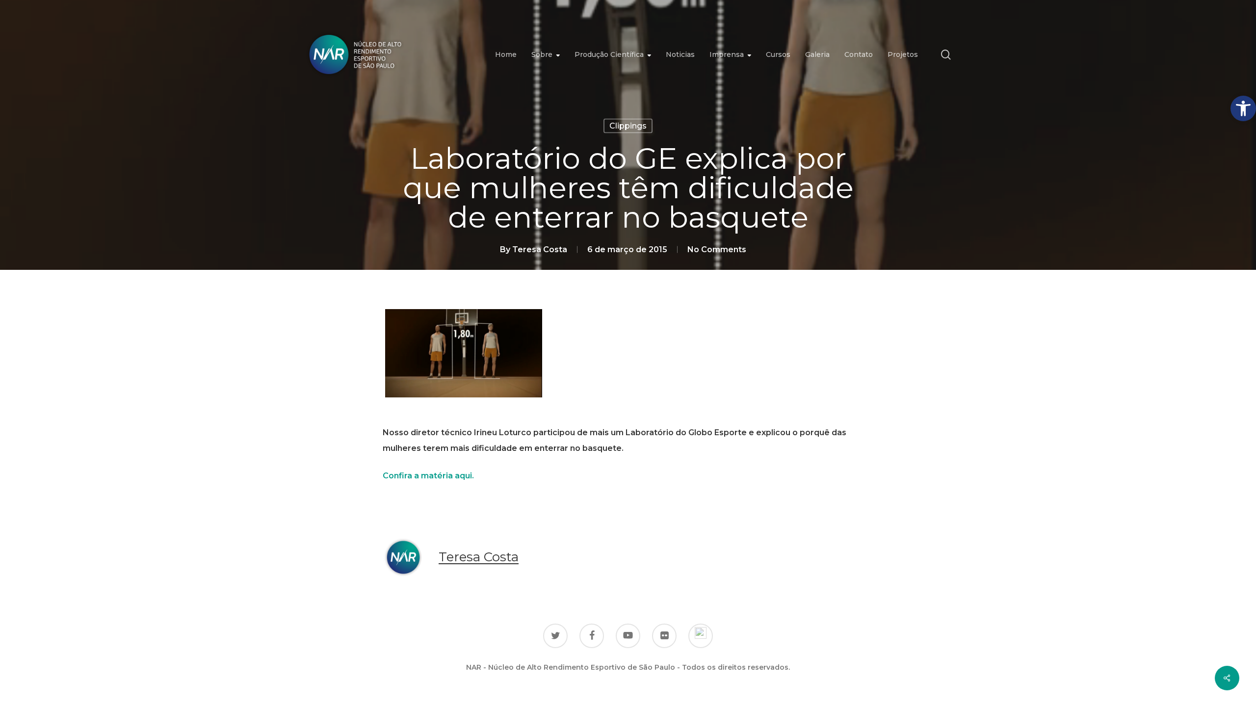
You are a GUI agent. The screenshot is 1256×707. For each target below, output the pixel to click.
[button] (1243, 108)
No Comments (716, 249)
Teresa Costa (539, 249)
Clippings (628, 126)
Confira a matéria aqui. (428, 475)
